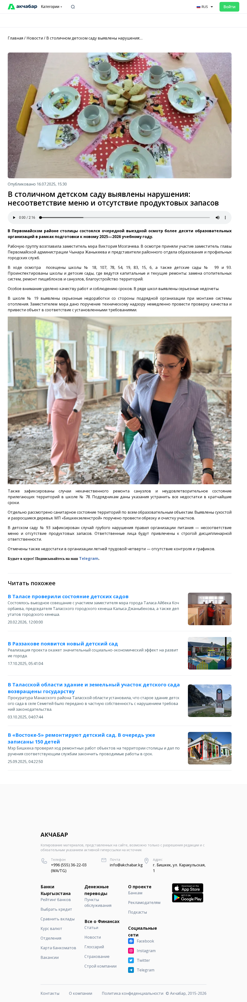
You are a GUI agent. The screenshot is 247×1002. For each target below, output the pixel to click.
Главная (15, 38)
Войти (229, 6)
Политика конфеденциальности (132, 993)
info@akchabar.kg (126, 865)
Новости (35, 38)
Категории (50, 7)
